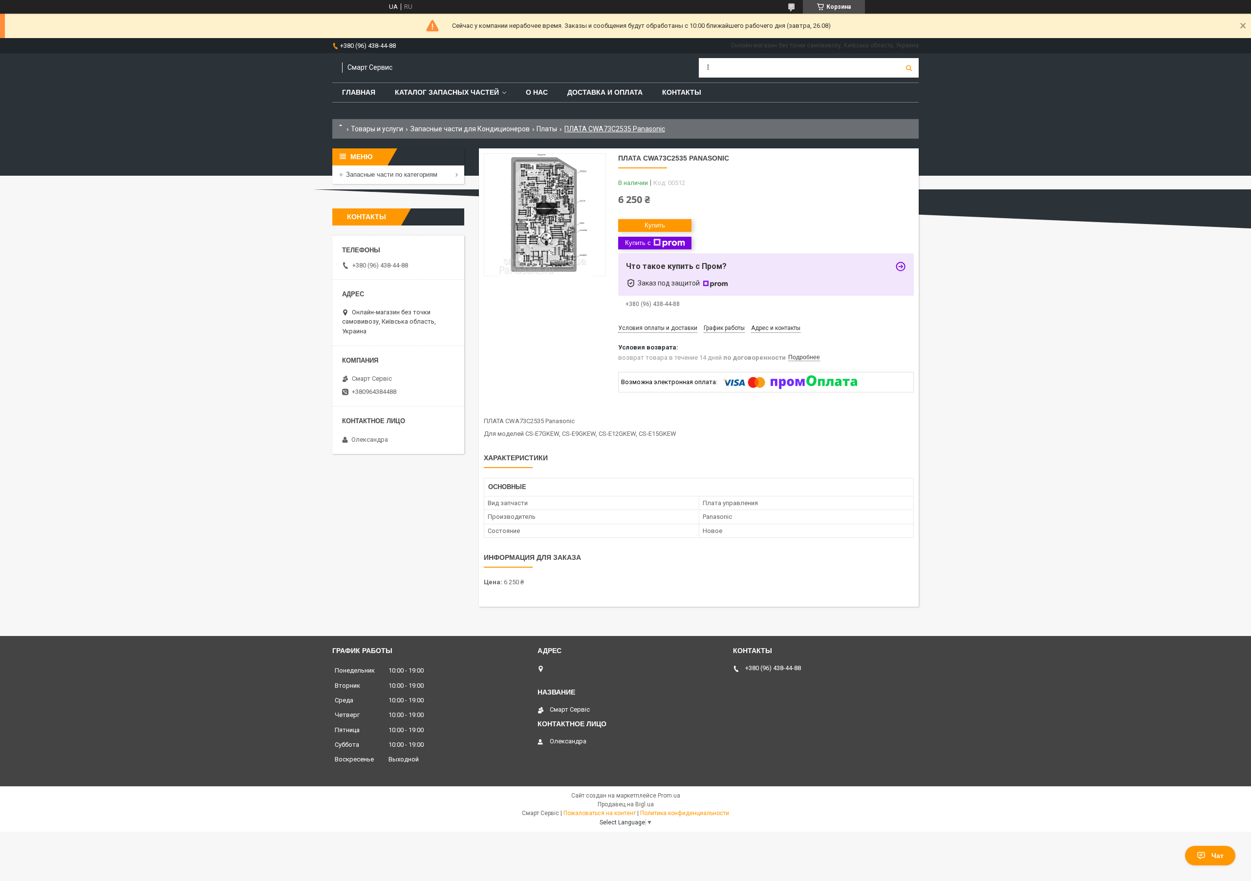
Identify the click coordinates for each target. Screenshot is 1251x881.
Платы (547, 129)
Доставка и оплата (605, 92)
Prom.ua (669, 795)
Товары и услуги (377, 129)
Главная (358, 92)
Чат (1217, 856)
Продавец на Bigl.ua (626, 804)
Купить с (638, 242)
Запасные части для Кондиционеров (470, 129)
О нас (537, 92)
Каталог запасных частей (447, 92)
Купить (655, 225)
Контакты (681, 92)
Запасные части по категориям (391, 174)
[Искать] (909, 68)
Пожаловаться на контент (599, 813)
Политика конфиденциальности (684, 813)
